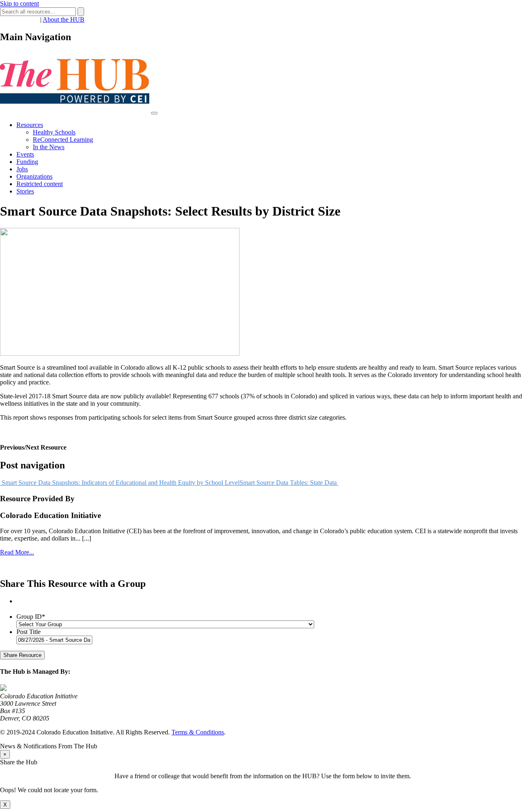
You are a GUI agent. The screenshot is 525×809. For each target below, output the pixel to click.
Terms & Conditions (197, 732)
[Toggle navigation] (154, 113)
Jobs (22, 169)
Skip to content (19, 3)
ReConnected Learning (63, 139)
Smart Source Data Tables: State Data (289, 482)
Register (10, 19)
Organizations (34, 176)
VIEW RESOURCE (27, 431)
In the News (48, 146)
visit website (16, 566)
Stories (25, 191)
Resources (29, 124)
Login (31, 19)
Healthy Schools (54, 132)
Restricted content (39, 183)
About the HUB (63, 19)
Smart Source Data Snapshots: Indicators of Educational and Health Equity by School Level (120, 482)
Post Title (28, 631)
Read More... (17, 552)
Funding (27, 161)
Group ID (30, 616)
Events (25, 154)
